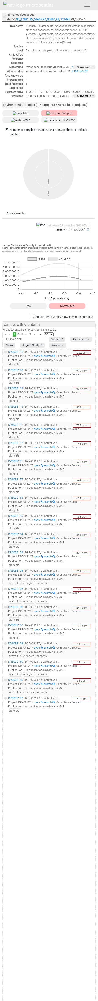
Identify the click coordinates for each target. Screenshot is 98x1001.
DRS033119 (15, 388)
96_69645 (35, 19)
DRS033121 (15, 461)
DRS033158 (15, 497)
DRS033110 (15, 625)
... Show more (84, 67)
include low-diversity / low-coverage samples (64, 316)
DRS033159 (15, 552)
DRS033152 (15, 698)
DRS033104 (15, 570)
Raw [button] (28, 306)
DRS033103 (15, 643)
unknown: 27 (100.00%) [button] (71, 229)
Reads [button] (26, 120)
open (37, 356)
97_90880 (49, 19)
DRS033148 (15, 680)
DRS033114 (15, 534)
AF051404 (78, 71)
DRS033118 (15, 370)
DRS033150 (15, 661)
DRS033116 (15, 406)
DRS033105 (15, 588)
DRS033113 (15, 516)
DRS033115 (15, 352)
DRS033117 (15, 443)
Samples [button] (67, 113)
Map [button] (25, 113)
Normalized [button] (67, 306)
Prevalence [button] (68, 120)
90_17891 (22, 19)
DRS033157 (15, 479)
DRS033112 (15, 424)
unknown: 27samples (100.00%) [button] (68, 225)
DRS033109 (15, 607)
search (48, 356)
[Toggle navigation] (87, 4)
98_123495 (63, 19)
